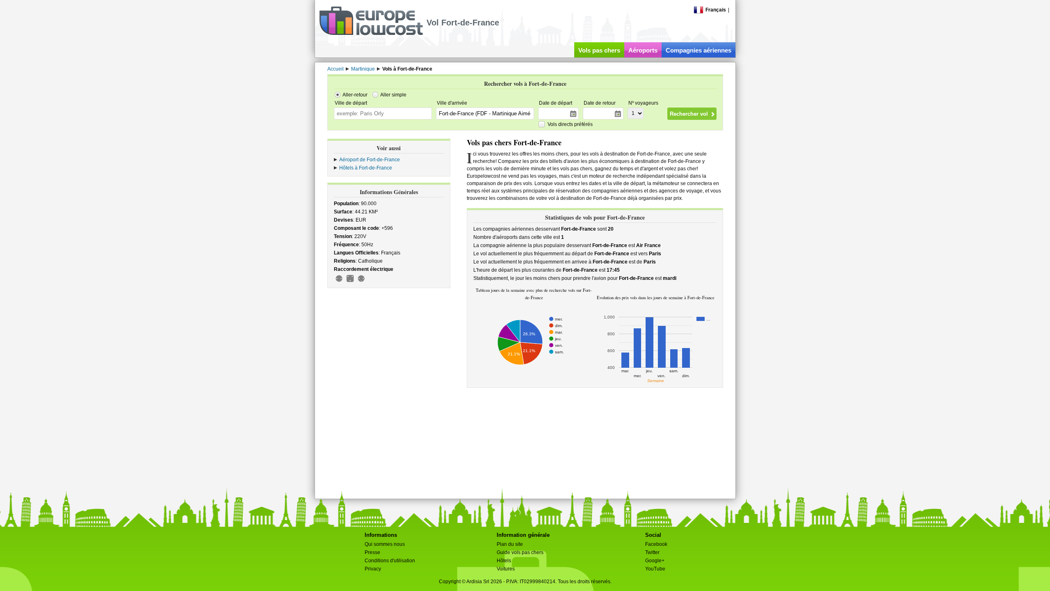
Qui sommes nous (385, 544)
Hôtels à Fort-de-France (365, 168)
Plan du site (510, 544)
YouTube (655, 569)
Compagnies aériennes (698, 50)
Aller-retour (355, 95)
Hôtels (504, 561)
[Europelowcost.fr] (371, 34)
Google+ (654, 561)
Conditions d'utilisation (390, 561)
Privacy (373, 569)
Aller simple (393, 95)
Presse (372, 552)
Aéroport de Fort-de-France (369, 160)
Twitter (652, 552)
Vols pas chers (599, 50)
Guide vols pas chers (520, 552)
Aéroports (642, 50)
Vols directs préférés (570, 124)
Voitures (506, 569)
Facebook (656, 544)
